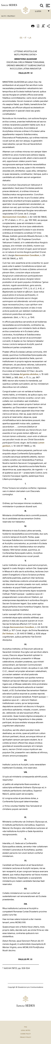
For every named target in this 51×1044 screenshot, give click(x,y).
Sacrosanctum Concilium (14, 217)
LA (30, 37)
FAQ (25, 1027)
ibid (21, 377)
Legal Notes (25, 1030)
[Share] (48, 26)
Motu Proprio (8, 16)
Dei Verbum (8, 633)
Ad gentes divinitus (29, 374)
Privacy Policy (25, 1037)
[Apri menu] (47, 5)
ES (21, 37)
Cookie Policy (25, 1034)
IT (25, 37)
